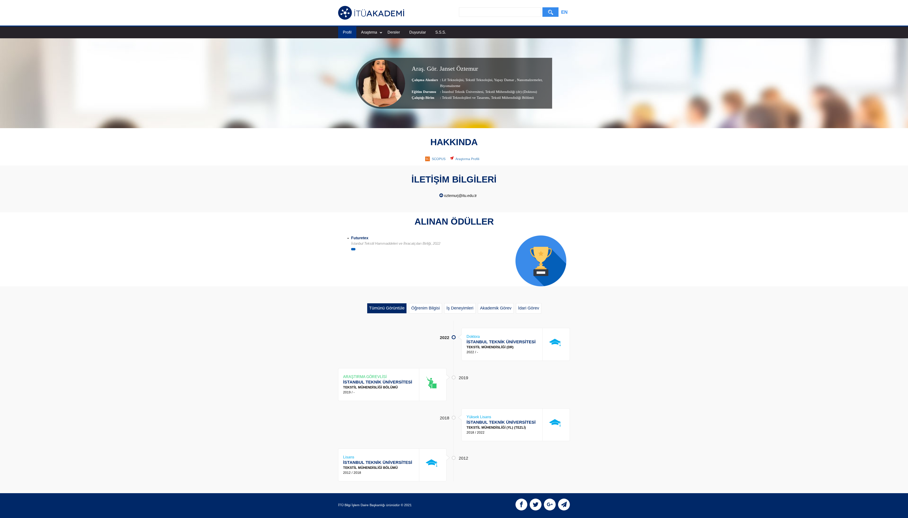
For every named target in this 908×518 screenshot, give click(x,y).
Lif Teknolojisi (452, 80)
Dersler (394, 32)
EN (564, 12)
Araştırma (369, 32)
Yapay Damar (504, 80)
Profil (347, 32)
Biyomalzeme (450, 86)
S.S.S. (440, 32)
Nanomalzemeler (529, 80)
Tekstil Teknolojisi (478, 80)
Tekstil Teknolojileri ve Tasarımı (465, 98)
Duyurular (417, 32)
